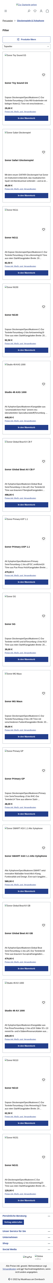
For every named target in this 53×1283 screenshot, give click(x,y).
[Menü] (6, 11)
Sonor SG (10, 624)
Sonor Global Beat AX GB (19, 933)
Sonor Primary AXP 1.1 (17, 547)
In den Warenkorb (26, 118)
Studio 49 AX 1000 (15, 1010)
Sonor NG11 (11, 237)
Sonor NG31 (11, 1165)
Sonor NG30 (11, 315)
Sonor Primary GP (15, 778)
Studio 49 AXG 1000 (15, 392)
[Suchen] (29, 11)
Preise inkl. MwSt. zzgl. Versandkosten (20, 112)
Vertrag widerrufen (13, 1222)
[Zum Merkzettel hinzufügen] (43, 75)
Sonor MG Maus (13, 701)
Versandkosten (9, 1269)
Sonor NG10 (11, 1088)
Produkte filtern (28, 39)
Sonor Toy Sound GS (16, 83)
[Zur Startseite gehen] (26, 4)
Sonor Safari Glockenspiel (19, 160)
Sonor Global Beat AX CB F (20, 469)
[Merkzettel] (35, 11)
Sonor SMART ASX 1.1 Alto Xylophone (26, 856)
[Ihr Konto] (41, 11)
